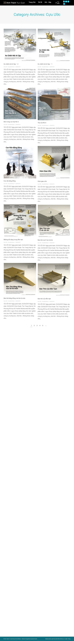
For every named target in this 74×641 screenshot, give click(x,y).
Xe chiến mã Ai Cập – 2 (11, 64)
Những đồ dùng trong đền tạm (13, 239)
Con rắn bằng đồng (10, 181)
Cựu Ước (5, 66)
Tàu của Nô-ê (42, 123)
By (11, 66)
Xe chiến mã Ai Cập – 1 (45, 64)
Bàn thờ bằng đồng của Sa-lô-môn (14, 298)
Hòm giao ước (42, 181)
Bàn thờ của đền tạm (44, 299)
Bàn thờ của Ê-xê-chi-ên (45, 240)
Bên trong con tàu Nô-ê (11, 122)
